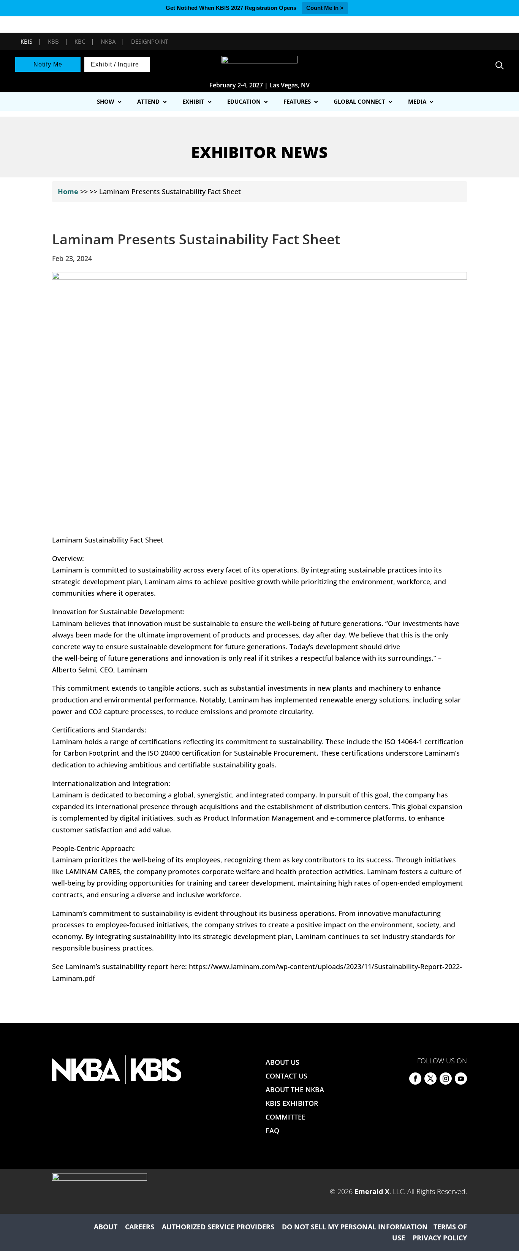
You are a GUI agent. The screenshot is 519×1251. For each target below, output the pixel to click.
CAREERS (139, 1226)
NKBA (108, 41)
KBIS (26, 41)
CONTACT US (286, 1075)
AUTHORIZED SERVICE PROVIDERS (218, 1226)
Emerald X (371, 1191)
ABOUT (105, 1226)
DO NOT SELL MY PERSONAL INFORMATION (355, 1226)
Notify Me (47, 64)
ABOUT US (282, 1062)
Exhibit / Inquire (115, 64)
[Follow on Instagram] (446, 1078)
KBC (79, 41)
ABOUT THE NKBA (295, 1089)
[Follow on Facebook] (415, 1078)
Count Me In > (324, 8)
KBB (53, 41)
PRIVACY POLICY (440, 1237)
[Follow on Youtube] (461, 1078)
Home (68, 191)
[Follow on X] (430, 1078)
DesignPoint (149, 41)
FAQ (272, 1130)
